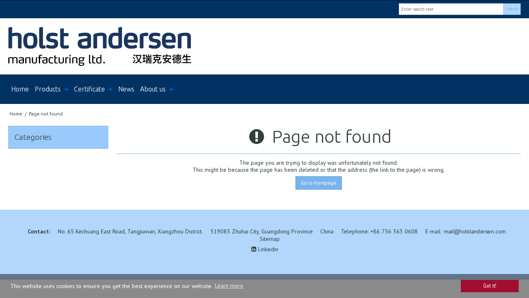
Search (512, 9)
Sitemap (270, 239)
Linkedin (267, 249)
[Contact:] (264, 46)
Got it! (489, 285)
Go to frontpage (318, 183)
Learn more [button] (229, 285)
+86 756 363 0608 (394, 231)
